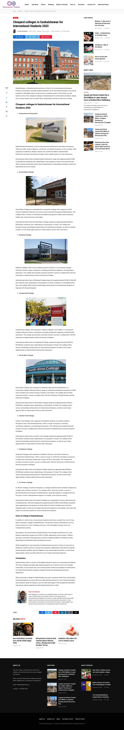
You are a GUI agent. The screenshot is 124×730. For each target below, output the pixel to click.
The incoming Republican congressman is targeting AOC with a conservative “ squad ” (100, 696)
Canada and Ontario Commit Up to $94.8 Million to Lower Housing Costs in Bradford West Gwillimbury (97, 97)
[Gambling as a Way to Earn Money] (88, 48)
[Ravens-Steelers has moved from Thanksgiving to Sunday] (86, 686)
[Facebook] (6, 93)
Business (86, 92)
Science (16, 17)
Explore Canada (62, 4)
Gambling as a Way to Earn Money (101, 46)
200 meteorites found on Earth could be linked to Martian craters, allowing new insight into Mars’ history (46, 641)
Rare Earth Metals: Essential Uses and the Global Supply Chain (22, 640)
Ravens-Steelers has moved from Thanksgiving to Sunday (102, 683)
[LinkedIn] (6, 102)
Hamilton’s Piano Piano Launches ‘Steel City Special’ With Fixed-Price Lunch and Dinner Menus (102, 146)
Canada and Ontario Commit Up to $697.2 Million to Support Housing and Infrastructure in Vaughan (103, 118)
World (43, 4)
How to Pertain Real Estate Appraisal (101, 58)
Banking (51, 4)
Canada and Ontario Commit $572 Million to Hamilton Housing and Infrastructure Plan (102, 132)
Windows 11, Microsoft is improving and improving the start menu (103, 23)
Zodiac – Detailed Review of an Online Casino (102, 34)
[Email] (6, 111)
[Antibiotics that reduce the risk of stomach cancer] (68, 629)
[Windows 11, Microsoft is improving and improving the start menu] (88, 25)
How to (72, 4)
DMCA (58, 719)
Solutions (81, 4)
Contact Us (91, 4)
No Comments (56, 31)
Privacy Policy (80, 719)
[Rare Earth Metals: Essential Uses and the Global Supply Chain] (23, 629)
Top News (35, 4)
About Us (42, 719)
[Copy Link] (6, 116)
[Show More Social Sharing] (54, 37)
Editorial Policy (103, 4)
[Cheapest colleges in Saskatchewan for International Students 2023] (46, 62)
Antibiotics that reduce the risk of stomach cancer (67, 639)
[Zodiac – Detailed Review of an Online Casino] (88, 36)
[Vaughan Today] (11, 4)
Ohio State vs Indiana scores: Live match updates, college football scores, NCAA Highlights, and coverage (101, 671)
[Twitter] (6, 97)
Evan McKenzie (23, 31)
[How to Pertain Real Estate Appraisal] (88, 60)
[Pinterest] (6, 107)
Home (27, 4)
